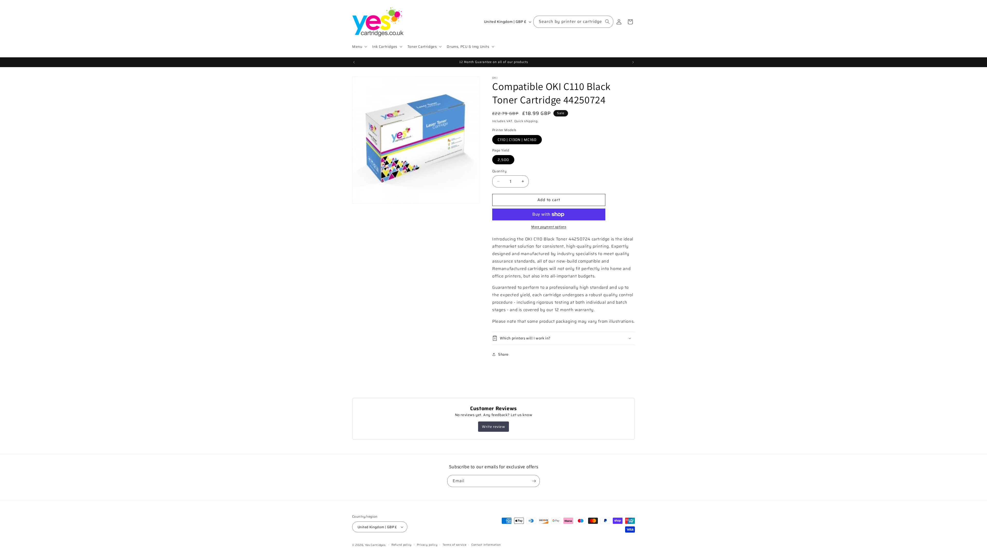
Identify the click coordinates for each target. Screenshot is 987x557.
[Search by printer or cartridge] (607, 21)
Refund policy (401, 545)
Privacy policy (427, 545)
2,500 (503, 160)
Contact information (486, 545)
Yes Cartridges (375, 545)
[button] (359, 46)
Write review (493, 426)
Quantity (499, 171)
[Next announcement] (633, 62)
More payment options (548, 226)
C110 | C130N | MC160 (517, 139)
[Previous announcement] (354, 62)
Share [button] (503, 354)
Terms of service (454, 545)
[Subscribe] (534, 481)
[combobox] (573, 22)
